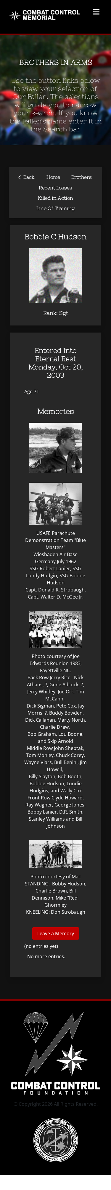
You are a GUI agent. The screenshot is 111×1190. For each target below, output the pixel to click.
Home (53, 177)
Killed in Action (55, 198)
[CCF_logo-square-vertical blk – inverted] (55, 1010)
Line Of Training (55, 208)
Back (26, 177)
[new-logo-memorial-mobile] (46, 11)
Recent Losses (55, 187)
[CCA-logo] (55, 1120)
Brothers (81, 177)
